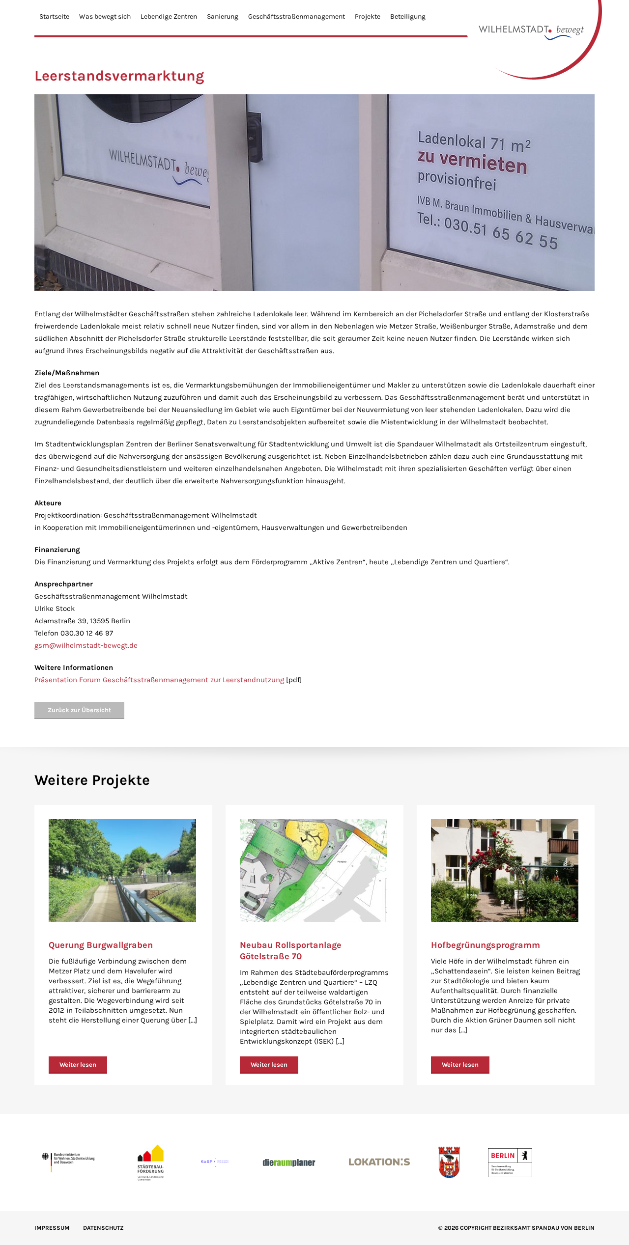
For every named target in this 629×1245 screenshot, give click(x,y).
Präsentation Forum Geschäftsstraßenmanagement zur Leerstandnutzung (159, 679)
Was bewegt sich (105, 16)
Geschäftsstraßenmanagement (296, 16)
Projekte (367, 16)
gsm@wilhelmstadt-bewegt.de (86, 645)
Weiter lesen (77, 1064)
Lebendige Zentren (169, 16)
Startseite (54, 16)
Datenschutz (103, 1227)
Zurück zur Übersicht (79, 710)
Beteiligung (408, 16)
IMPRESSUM (52, 1227)
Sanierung (222, 16)
